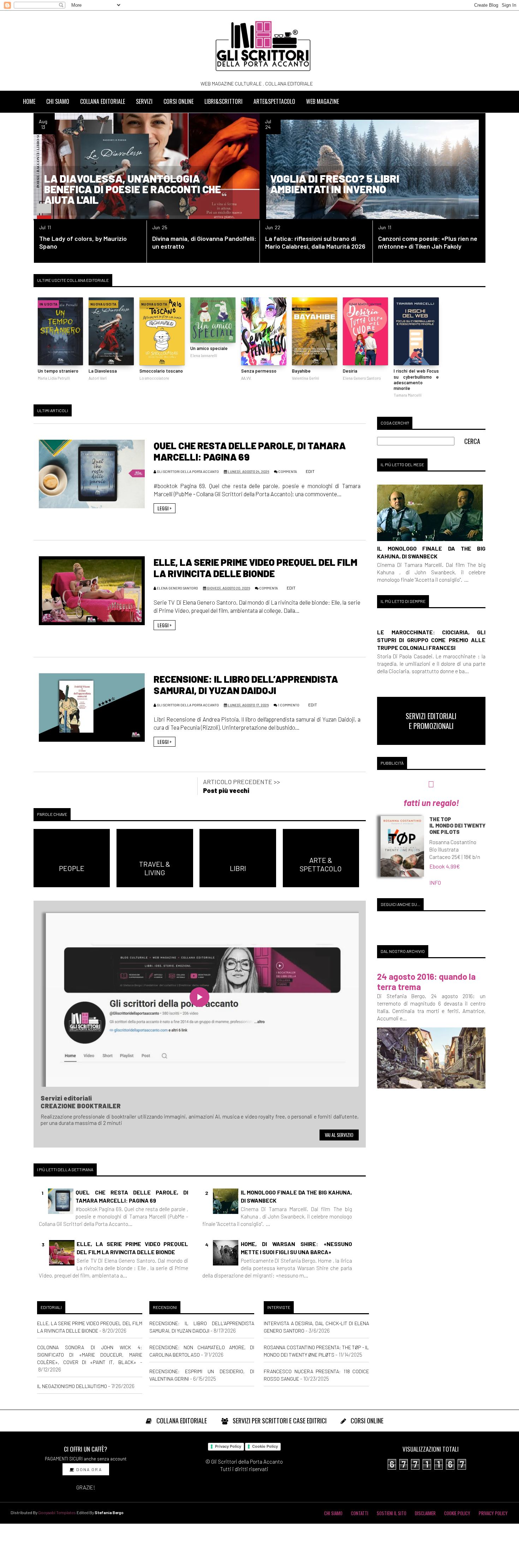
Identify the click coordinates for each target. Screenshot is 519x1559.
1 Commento (288, 705)
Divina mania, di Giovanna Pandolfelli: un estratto (204, 242)
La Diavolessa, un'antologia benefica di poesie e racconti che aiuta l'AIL (132, 189)
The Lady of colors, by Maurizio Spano (83, 242)
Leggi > (164, 508)
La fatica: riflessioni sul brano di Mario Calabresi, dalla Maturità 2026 (315, 242)
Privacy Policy (228, 1446)
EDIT (310, 471)
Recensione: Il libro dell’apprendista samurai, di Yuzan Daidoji (246, 684)
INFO (435, 882)
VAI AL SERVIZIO (339, 1134)
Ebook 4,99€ (444, 866)
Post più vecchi (226, 790)
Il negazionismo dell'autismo (72, 1386)
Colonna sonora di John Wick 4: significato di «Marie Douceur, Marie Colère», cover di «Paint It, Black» (89, 1354)
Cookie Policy (265, 1446)
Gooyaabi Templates (57, 1512)
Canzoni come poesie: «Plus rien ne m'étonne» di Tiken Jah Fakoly (427, 242)
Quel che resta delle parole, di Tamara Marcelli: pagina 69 (132, 1196)
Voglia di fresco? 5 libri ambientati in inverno (334, 183)
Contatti (359, 1513)
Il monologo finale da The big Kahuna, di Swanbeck (296, 1196)
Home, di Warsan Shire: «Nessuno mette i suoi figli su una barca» (296, 1247)
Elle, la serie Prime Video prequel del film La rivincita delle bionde (255, 567)
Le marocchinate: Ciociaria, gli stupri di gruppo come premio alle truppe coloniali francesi (431, 640)
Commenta (287, 471)
